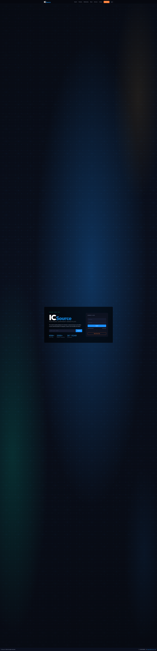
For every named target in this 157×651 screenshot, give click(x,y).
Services (95, 1)
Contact (100, 1)
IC (47, 2)
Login (112, 1)
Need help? (104, 328)
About (91, 1)
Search (75, 1)
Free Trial (106, 1)
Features (80, 1)
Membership (86, 1)
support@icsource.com (151, 649)
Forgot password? (91, 328)
